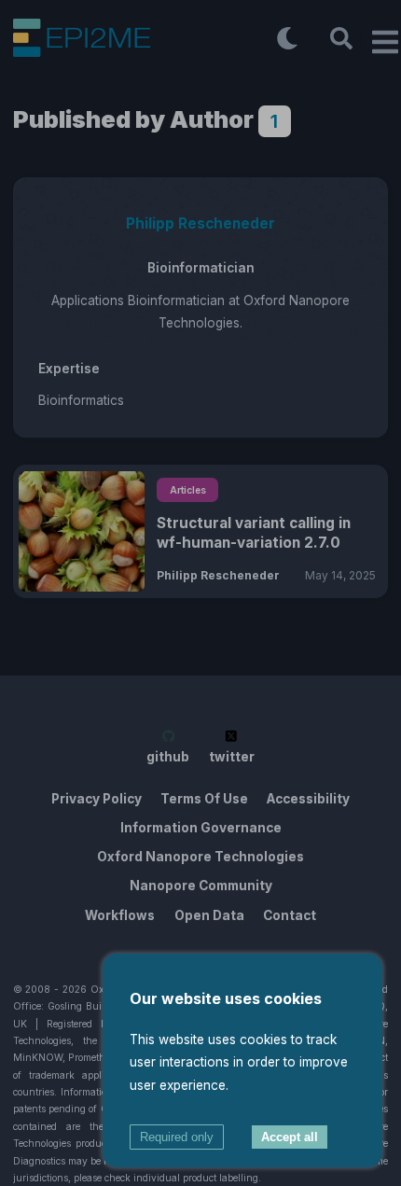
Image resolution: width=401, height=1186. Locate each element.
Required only (177, 1137)
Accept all (289, 1137)
